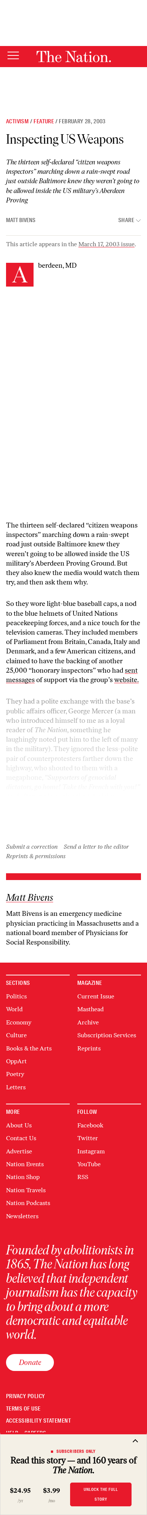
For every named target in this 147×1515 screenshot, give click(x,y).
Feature (44, 121)
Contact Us (21, 1138)
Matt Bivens (20, 220)
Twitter (87, 1138)
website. (126, 680)
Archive (88, 1022)
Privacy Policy (25, 1396)
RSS (82, 1177)
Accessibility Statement (38, 1421)
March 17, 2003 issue (106, 244)
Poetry (15, 1074)
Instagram (91, 1151)
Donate (30, 1362)
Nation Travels (26, 1190)
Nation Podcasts (28, 1203)
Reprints (89, 1048)
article (107, 806)
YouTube (89, 1164)
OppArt (16, 1061)
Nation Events (25, 1164)
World (14, 1009)
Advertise (19, 1151)
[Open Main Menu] (13, 56)
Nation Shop (23, 1177)
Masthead (90, 1009)
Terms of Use (23, 1409)
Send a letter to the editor (96, 846)
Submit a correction (32, 846)
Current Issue (95, 996)
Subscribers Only (76, 1451)
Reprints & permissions (36, 856)
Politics (16, 996)
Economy (18, 1022)
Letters (16, 1087)
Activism (17, 121)
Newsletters (22, 1216)
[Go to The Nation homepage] (74, 56)
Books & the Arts (29, 1048)
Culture (16, 1035)
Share (126, 220)
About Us (19, 1125)
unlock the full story (101, 1494)
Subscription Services (106, 1035)
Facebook (90, 1125)
